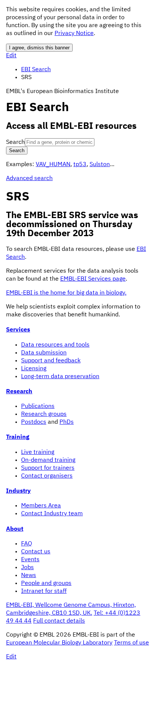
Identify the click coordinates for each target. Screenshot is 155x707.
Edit (11, 56)
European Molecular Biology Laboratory (59, 643)
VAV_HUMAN (53, 165)
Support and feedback (51, 361)
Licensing (33, 369)
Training (17, 437)
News (28, 576)
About (14, 529)
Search (15, 142)
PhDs (66, 422)
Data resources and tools (55, 345)
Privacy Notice (74, 34)
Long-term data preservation (60, 377)
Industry (18, 491)
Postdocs (33, 422)
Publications (38, 406)
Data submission (44, 353)
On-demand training (48, 460)
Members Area (41, 506)
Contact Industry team (52, 514)
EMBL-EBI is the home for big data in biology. (66, 293)
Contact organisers (47, 476)
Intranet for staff (44, 591)
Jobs (27, 568)
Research (19, 392)
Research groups (44, 414)
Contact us (35, 552)
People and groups (46, 583)
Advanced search (29, 179)
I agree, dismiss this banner (39, 47)
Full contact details (59, 621)
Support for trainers (47, 468)
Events (30, 560)
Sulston (100, 165)
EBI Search (36, 70)
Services (18, 330)
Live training (37, 452)
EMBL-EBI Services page (93, 279)
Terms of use (131, 643)
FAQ (26, 544)
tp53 (80, 165)
